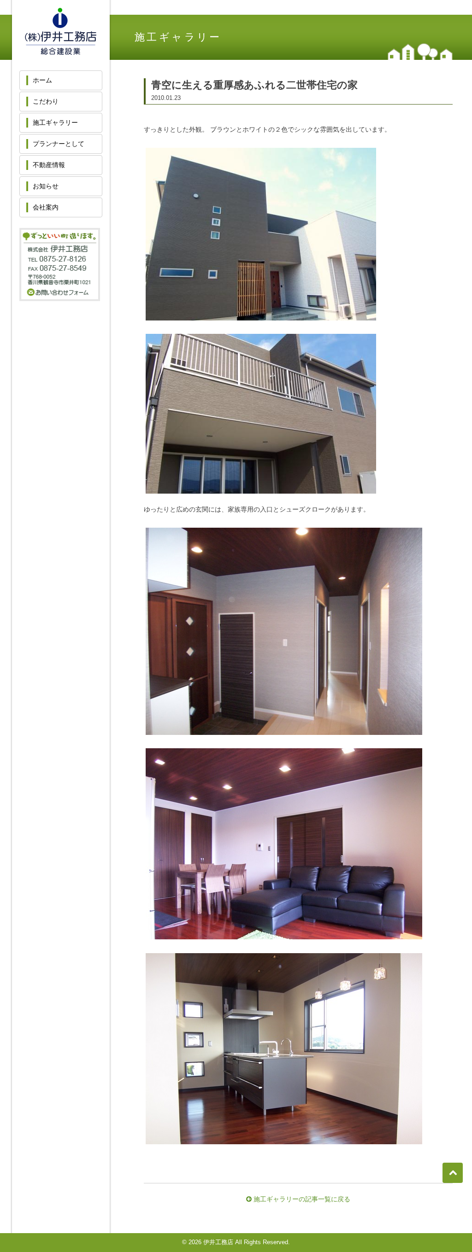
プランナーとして (58, 143)
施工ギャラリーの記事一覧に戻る (301, 1199)
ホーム (42, 80)
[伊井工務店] (61, 50)
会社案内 (46, 207)
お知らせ (46, 186)
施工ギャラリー (55, 122)
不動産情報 (49, 165)
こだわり (46, 101)
